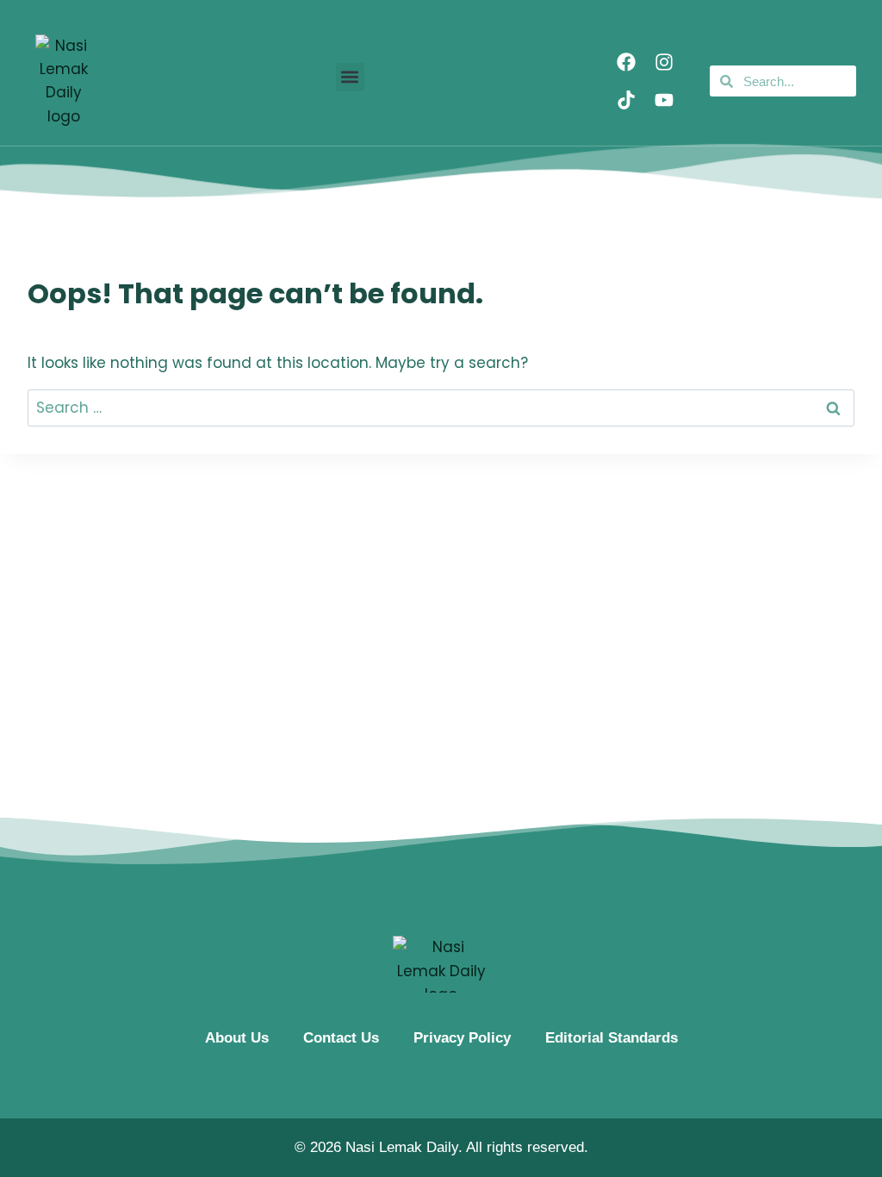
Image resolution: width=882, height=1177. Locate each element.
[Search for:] (441, 407)
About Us (237, 1038)
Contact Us (341, 1038)
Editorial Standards (611, 1038)
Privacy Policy (462, 1038)
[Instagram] (664, 62)
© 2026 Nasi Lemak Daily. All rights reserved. (441, 1147)
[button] (350, 77)
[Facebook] (626, 62)
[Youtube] (664, 100)
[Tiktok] (626, 100)
